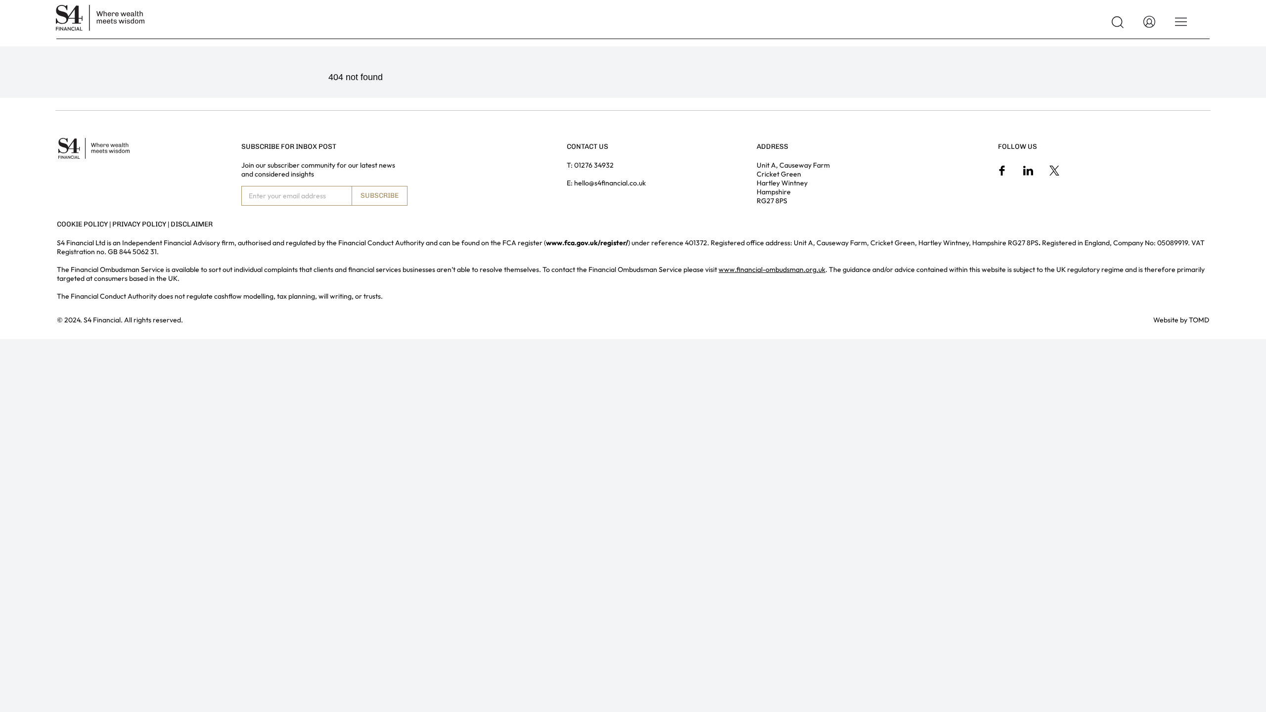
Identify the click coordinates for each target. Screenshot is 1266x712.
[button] (1118, 22)
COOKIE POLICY (82, 224)
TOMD (1199, 319)
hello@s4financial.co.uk (610, 182)
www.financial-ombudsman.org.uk (772, 269)
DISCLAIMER (192, 224)
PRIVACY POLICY (139, 224)
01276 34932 (594, 165)
